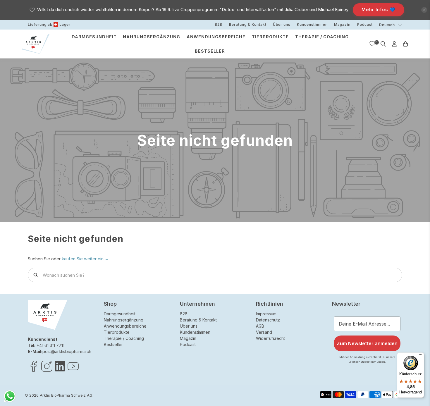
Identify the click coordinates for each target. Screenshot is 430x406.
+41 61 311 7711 (50, 345)
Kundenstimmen (312, 24)
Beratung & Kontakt (247, 24)
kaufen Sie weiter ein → (85, 259)
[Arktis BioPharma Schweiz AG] (36, 44)
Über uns (281, 24)
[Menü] (420, 355)
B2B (218, 24)
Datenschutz (268, 319)
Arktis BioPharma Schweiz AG (66, 395)
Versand (264, 332)
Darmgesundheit (94, 36)
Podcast (365, 24)
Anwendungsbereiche (216, 36)
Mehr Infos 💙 (378, 9)
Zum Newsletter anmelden (367, 343)
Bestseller (210, 51)
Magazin (342, 24)
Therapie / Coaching (322, 36)
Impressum (266, 313)
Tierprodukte (270, 36)
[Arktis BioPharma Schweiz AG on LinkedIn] (60, 370)
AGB (260, 326)
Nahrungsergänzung (151, 36)
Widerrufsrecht (270, 338)
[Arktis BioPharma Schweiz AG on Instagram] (47, 370)
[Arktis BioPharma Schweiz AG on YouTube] (73, 370)
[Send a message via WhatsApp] (10, 396)
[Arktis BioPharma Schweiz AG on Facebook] (33, 370)
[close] (424, 10)
